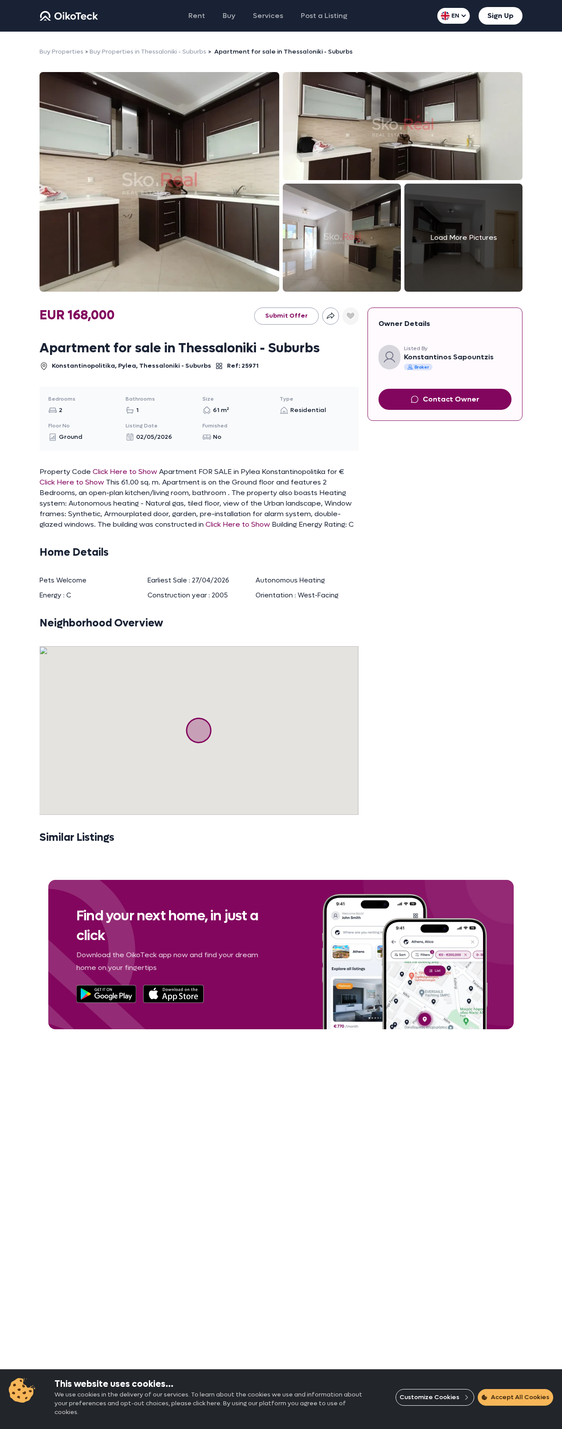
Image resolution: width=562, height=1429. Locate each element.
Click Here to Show (125, 471)
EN (455, 15)
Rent (196, 15)
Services (268, 15)
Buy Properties (61, 51)
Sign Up (500, 15)
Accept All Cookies (520, 1397)
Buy (229, 15)
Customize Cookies (429, 1397)
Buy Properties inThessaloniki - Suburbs (148, 51)
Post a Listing (324, 15)
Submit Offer (286, 315)
